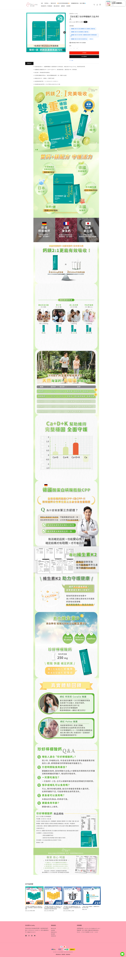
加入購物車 (84, 56)
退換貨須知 (53, 936)
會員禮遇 (68, 6)
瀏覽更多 (29, 63)
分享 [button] (72, 60)
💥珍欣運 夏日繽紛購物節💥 (63, 3)
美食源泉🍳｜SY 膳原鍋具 (46, 6)
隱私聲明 (53, 934)
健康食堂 (63, 6)
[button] (94, 4)
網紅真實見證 (57, 6)
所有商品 (46, 3)
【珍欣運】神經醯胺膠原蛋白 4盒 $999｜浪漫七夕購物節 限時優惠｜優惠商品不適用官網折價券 (117, 3)
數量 (70, 45)
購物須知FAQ (54, 932)
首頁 (42, 3)
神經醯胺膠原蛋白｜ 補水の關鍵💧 (78, 3)
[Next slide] (64, 32)
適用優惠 (71, 25)
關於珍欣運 (53, 3)
